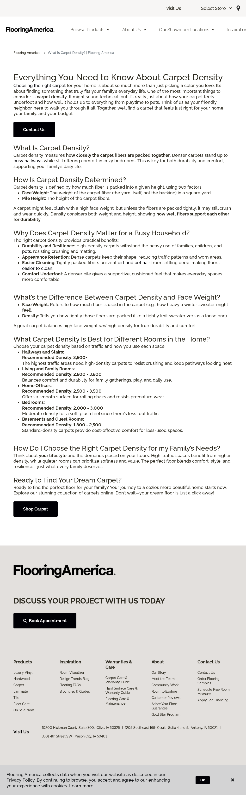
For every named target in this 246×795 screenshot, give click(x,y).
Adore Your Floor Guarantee (164, 706)
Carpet (18, 685)
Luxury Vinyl (22, 672)
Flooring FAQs (70, 685)
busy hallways (28, 160)
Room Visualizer (72, 672)
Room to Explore (164, 691)
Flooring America (26, 53)
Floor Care (21, 704)
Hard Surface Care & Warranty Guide (121, 690)
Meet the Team (163, 679)
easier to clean (37, 268)
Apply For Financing (212, 700)
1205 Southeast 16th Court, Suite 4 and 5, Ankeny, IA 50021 (171, 728)
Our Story (159, 672)
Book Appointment (48, 620)
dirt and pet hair (134, 262)
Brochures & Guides (75, 691)
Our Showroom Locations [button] (184, 29)
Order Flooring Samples (208, 681)
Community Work (165, 685)
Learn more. (81, 785)
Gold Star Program (166, 714)
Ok (202, 780)
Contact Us (34, 129)
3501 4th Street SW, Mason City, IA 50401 (74, 736)
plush (59, 208)
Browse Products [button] (87, 29)
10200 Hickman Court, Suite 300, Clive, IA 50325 (81, 728)
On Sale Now (23, 710)
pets (26, 251)
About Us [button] (131, 29)
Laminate (20, 691)
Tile (16, 698)
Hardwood (21, 679)
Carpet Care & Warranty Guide (117, 680)
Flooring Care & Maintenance (117, 701)
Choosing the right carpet (39, 85)
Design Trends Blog (75, 679)
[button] (217, 8)
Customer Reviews (166, 698)
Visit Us (173, 8)
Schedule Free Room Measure (213, 692)
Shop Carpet (35, 508)
